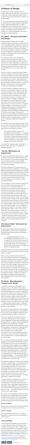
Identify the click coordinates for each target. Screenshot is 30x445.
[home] (2, 1)
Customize (16, 442)
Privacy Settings (22, 438)
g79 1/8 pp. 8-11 (9, 5)
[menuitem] (2, 1)
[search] (28, 2)
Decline (9, 442)
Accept (4, 442)
